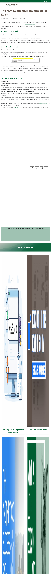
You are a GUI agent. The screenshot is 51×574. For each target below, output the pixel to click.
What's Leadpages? (30, 24)
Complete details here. (17, 44)
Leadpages (15, 107)
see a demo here (43, 103)
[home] (11, 5)
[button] (45, 5)
